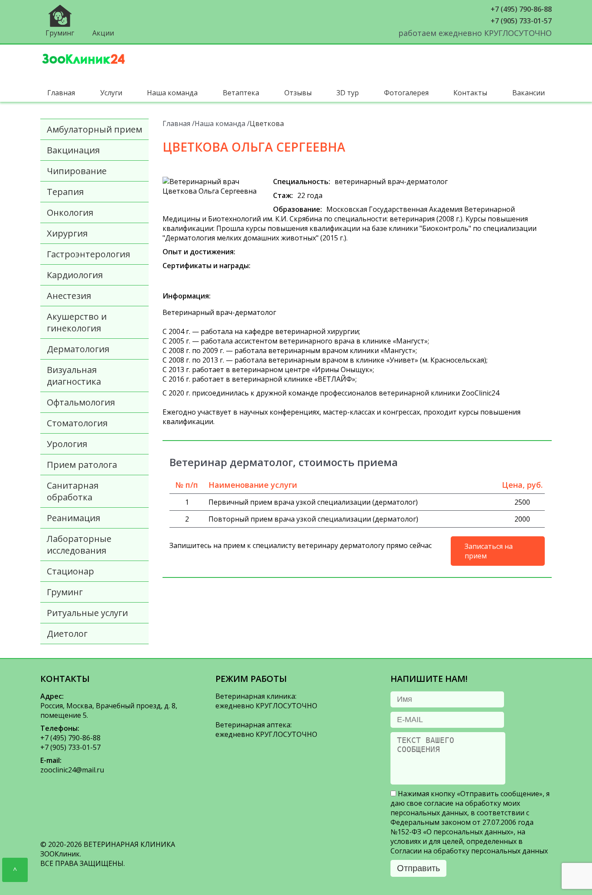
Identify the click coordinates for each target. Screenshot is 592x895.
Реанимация (73, 518)
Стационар (70, 571)
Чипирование (77, 171)
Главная (61, 92)
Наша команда (172, 92)
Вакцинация (73, 150)
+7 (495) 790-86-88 (521, 9)
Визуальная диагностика (74, 375)
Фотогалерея (406, 92)
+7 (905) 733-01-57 (521, 21)
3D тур (347, 92)
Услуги (111, 92)
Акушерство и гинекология (77, 322)
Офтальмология (81, 402)
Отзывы (298, 92)
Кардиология (75, 275)
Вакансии (528, 92)
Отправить (418, 868)
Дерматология (78, 349)
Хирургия (67, 233)
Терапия (65, 192)
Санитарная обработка (72, 491)
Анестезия (69, 296)
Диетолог (67, 633)
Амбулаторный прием (94, 129)
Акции (103, 33)
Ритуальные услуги (87, 613)
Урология (67, 444)
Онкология (70, 212)
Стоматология (77, 423)
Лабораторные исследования (79, 544)
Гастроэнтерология (88, 254)
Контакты (470, 92)
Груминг (60, 33)
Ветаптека (241, 92)
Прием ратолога (82, 464)
